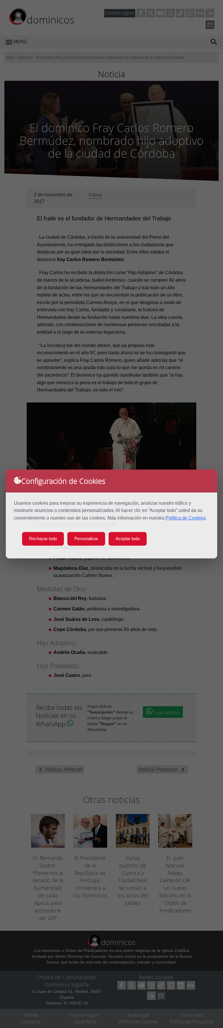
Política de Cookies (186, 517)
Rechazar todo (43, 538)
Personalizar (86, 538)
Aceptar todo (128, 538)
